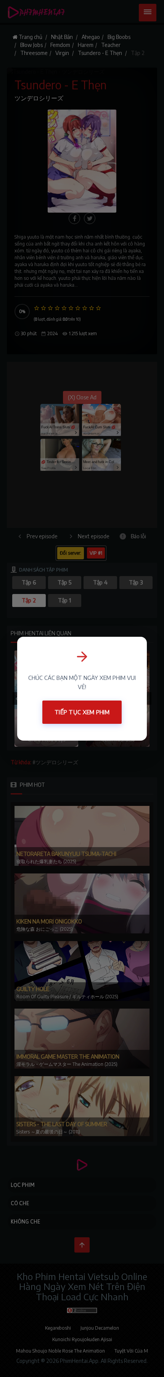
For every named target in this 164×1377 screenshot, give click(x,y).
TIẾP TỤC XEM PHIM (82, 712)
